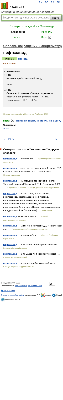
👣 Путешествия (8, 290)
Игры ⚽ (46, 37)
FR (58, 2)
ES (52, 2)
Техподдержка (21, 285)
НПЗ (55, 139)
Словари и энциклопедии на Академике (27, 11)
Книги (17, 37)
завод (6, 128)
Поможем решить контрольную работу (38, 120)
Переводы (46, 31)
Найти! (55, 18)
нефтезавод (10, 158)
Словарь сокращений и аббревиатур (32, 26)
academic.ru (12, 5)
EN (40, 2)
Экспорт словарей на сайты (12, 295)
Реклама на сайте (35, 285)
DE (46, 2)
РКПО (11, 139)
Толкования (17, 31)
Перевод (22, 58)
